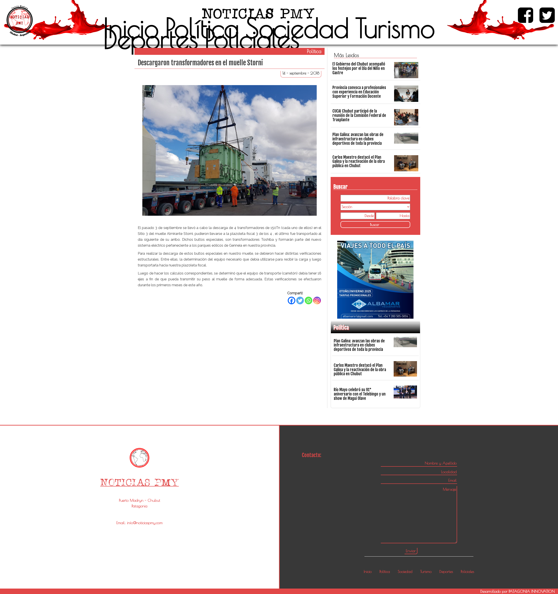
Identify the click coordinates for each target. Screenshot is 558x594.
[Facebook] (291, 300)
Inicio (131, 27)
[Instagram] (317, 300)
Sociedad (297, 27)
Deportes (150, 38)
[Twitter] (300, 300)
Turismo (395, 27)
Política (202, 27)
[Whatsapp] (308, 300)
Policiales (252, 38)
